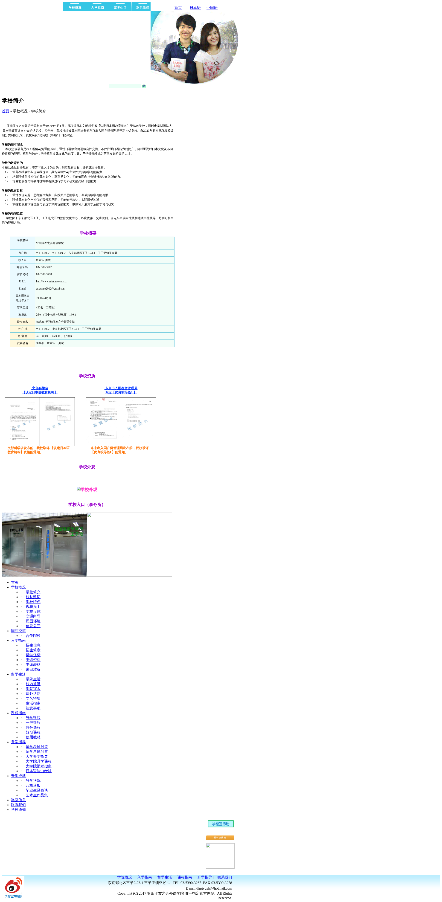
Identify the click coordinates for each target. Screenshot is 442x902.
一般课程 (33, 723)
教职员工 (33, 607)
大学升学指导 (37, 756)
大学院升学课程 (39, 761)
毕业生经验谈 (37, 790)
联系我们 (18, 805)
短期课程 (33, 732)
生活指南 (33, 703)
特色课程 (33, 727)
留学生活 (18, 674)
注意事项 (33, 708)
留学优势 (33, 655)
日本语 (195, 8)
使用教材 (33, 737)
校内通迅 (33, 684)
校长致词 (33, 597)
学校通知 (18, 810)
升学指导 (18, 742)
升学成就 (18, 776)
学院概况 (124, 877)
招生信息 (33, 645)
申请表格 (33, 665)
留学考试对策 (37, 747)
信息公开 (33, 626)
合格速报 (33, 785)
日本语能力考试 (39, 771)
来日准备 (33, 669)
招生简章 (33, 650)
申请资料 (33, 660)
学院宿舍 (33, 689)
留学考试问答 (37, 752)
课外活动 (33, 694)
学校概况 (18, 587)
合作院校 (33, 636)
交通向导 (33, 616)
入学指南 (18, 640)
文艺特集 (33, 698)
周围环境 (33, 621)
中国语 (212, 8)
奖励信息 (18, 800)
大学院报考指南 (39, 766)
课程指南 (18, 713)
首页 (178, 8)
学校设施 (33, 611)
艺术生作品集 (37, 795)
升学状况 (33, 781)
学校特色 (33, 602)
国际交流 (18, 631)
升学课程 (33, 718)
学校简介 (33, 592)
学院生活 (33, 679)
